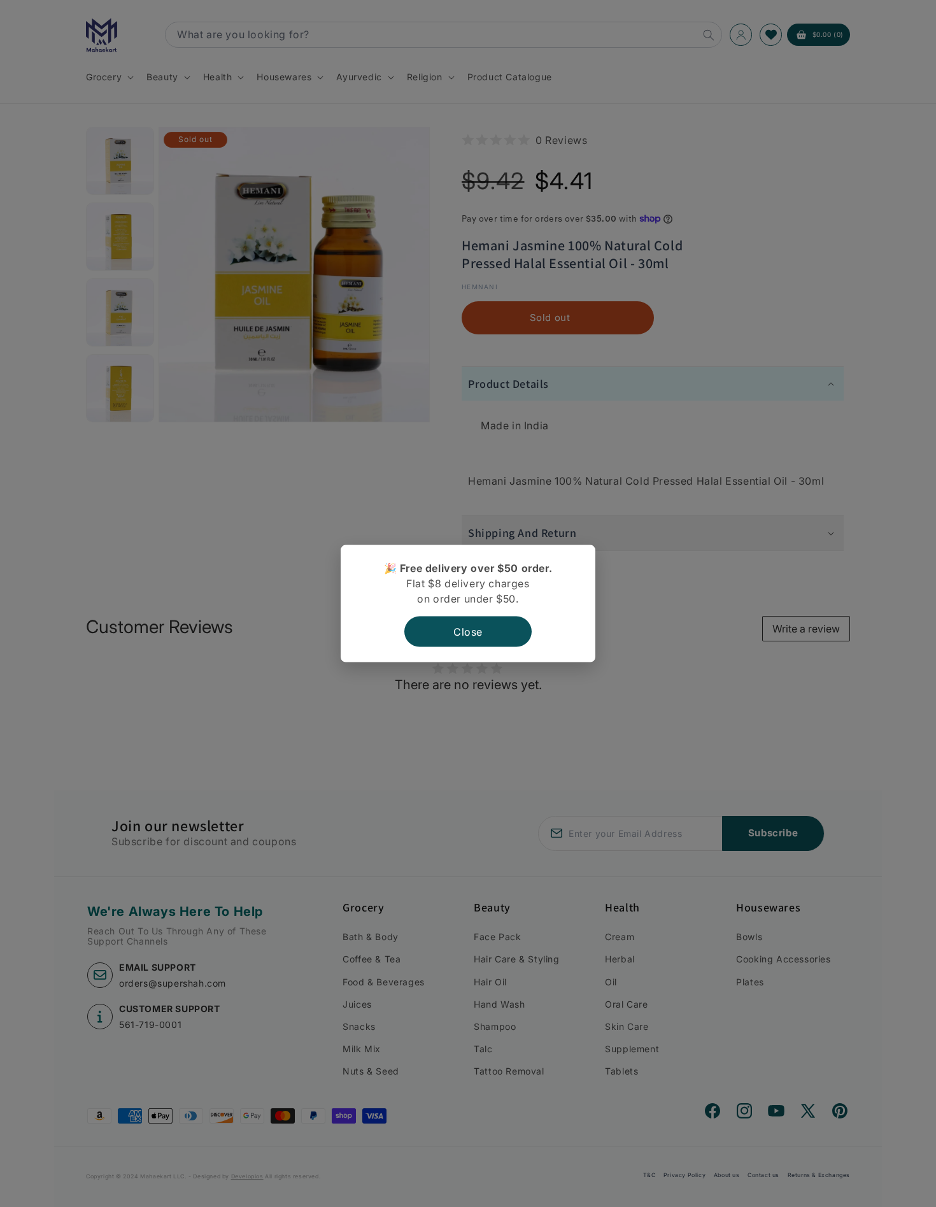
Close (468, 631)
